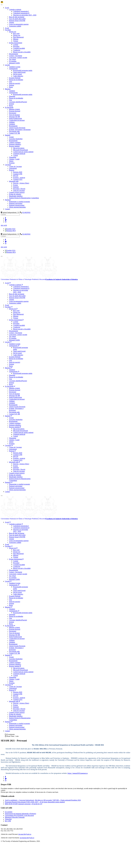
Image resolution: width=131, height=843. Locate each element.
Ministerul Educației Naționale (15, 817)
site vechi (4, 225)
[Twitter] (6, 220)
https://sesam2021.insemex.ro (78, 773)
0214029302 (26, 212)
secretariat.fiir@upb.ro (27, 838)
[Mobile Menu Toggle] (1, 4)
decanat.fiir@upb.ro (24, 834)
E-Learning (8, 812)
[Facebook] (5, 218)
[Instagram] (5, 222)
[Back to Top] (2, 2)
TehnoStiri (8, 819)
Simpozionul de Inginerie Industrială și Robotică (20, 813)
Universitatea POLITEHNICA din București (19, 815)
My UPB (8, 821)
